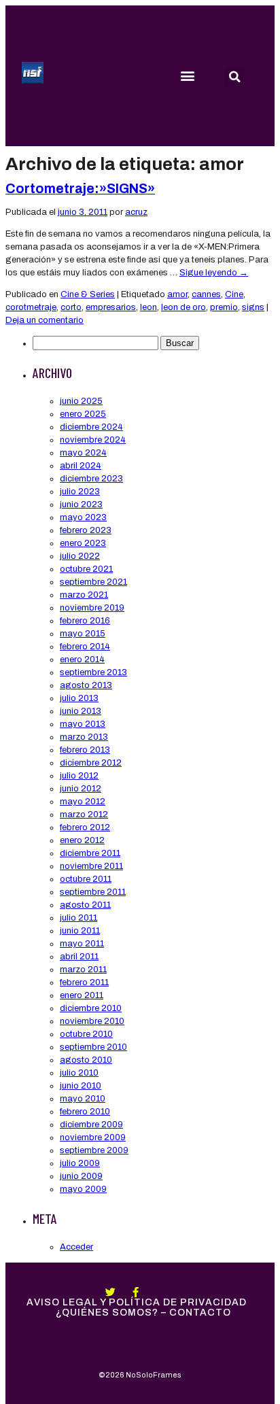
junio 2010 (80, 1086)
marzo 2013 (84, 737)
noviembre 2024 (93, 440)
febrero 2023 (85, 530)
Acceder (76, 1247)
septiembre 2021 (93, 582)
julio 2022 (80, 556)
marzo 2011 (83, 969)
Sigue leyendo (213, 272)
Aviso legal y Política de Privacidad (137, 1302)
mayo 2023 (83, 517)
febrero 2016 (85, 621)
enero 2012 (82, 840)
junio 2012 (80, 788)
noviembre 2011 (91, 866)
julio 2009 (80, 1163)
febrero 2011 (84, 982)
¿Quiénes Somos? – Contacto (143, 1312)
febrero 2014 (85, 646)
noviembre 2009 (93, 1137)
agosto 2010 (86, 1060)
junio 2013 (80, 711)
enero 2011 (81, 995)
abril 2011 (79, 956)
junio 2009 (81, 1176)
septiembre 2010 (93, 1047)
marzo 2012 (84, 814)
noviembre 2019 (92, 608)
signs (253, 307)
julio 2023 (80, 491)
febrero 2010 (85, 1111)
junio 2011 (80, 931)
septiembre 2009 (94, 1150)
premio (224, 307)
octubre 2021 (86, 569)
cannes (206, 294)
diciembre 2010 (91, 1008)
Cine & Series (87, 294)
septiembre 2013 (93, 672)
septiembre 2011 (93, 892)
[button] (187, 76)
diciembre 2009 (91, 1124)
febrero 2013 (85, 750)
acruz (136, 212)
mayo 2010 (82, 1098)
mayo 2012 (82, 801)
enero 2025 (83, 414)
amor (177, 294)
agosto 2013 (86, 685)
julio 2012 (79, 776)
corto (71, 307)
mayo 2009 (83, 1189)
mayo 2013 (82, 724)
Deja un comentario (44, 320)
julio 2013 (79, 698)
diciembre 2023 (91, 478)
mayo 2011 (82, 943)
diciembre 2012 (91, 763)
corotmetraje (30, 307)
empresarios (111, 307)
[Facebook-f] (135, 1292)
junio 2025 (81, 401)
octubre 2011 (85, 879)
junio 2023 (81, 504)
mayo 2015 (82, 633)
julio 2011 (78, 918)
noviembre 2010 (92, 1021)
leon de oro (183, 307)
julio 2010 (79, 1073)
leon (148, 307)
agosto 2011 (85, 905)
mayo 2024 (83, 453)
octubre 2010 (86, 1034)
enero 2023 (83, 543)
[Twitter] (110, 1292)
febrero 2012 (85, 827)
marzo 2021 (84, 595)
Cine (234, 294)
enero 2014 (82, 659)
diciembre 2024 (91, 427)
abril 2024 (80, 465)
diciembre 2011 (90, 853)
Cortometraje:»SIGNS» (80, 189)
